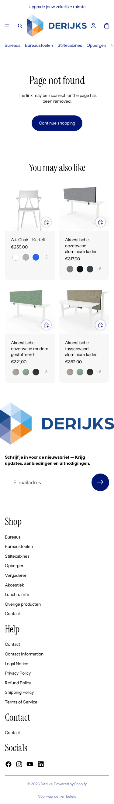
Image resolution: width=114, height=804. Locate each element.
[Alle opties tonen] (45, 257)
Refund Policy (18, 683)
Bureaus (12, 45)
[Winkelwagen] (106, 26)
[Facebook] (8, 764)
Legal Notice (16, 663)
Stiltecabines (69, 45)
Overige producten (23, 604)
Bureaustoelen (39, 45)
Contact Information (24, 654)
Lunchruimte (17, 594)
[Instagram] (19, 764)
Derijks (46, 784)
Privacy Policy (18, 673)
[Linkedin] (40, 764)
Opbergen (96, 45)
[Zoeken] (20, 26)
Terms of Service (21, 702)
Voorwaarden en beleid (57, 796)
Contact (12, 614)
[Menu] (7, 26)
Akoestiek (14, 585)
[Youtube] (29, 764)
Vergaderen (16, 575)
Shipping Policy (19, 692)
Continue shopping (57, 123)
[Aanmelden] (100, 482)
